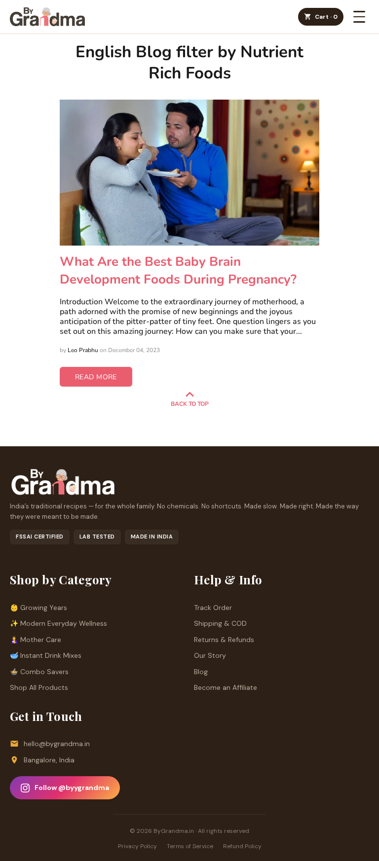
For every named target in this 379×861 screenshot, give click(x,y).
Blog (201, 671)
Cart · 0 (326, 17)
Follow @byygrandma (72, 787)
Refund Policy (242, 846)
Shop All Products (39, 687)
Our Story (210, 655)
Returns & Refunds (224, 639)
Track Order (213, 607)
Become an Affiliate (225, 687)
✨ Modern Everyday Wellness (58, 623)
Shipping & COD (220, 623)
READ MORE (96, 377)
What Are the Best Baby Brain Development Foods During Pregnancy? (178, 270)
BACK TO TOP (190, 404)
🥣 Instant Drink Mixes (45, 655)
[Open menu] (359, 17)
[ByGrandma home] (47, 16)
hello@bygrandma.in (57, 743)
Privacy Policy (137, 846)
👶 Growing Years (38, 607)
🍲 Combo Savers (39, 671)
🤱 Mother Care (35, 639)
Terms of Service (190, 846)
